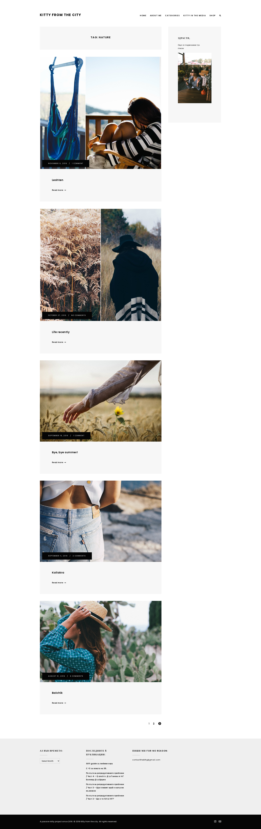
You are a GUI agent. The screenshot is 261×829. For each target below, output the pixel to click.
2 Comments (79, 556)
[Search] (220, 16)
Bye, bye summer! (65, 452)
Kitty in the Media (194, 15)
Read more (57, 190)
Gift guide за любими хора (99, 763)
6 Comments (76, 676)
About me (156, 15)
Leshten (57, 180)
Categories (172, 15)
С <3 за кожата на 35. (96, 768)
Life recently (61, 332)
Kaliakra (58, 572)
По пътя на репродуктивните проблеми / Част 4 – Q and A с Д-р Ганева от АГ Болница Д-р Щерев (105, 776)
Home (143, 15)
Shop (212, 15)
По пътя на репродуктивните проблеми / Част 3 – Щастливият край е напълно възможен (105, 787)
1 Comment (77, 163)
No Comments (78, 315)
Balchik (57, 693)
